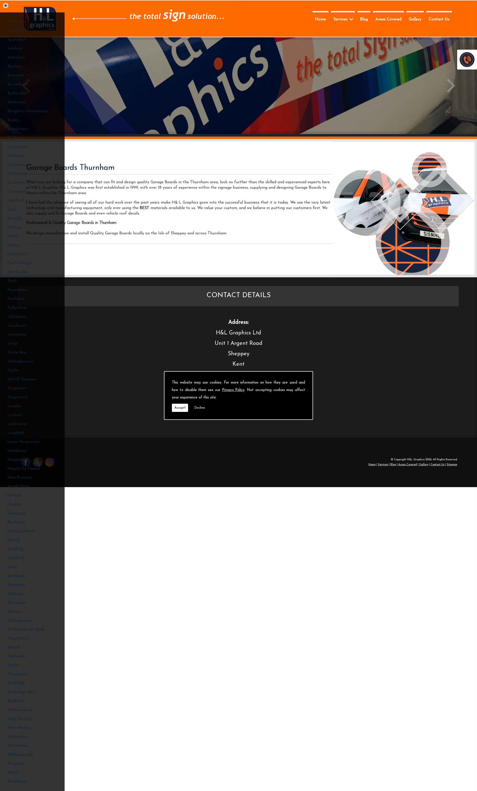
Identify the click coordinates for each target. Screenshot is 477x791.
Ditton (13, 236)
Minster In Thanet (23, 469)
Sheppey (15, 594)
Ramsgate (16, 513)
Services (340, 19)
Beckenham (17, 84)
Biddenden (16, 102)
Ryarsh (13, 540)
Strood (13, 647)
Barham (14, 67)
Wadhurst (16, 701)
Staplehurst (18, 639)
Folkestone (17, 308)
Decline (199, 407)
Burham (14, 138)
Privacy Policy (233, 390)
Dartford (15, 201)
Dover (12, 245)
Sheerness (16, 585)
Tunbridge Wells (21, 692)
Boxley (13, 120)
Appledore (16, 40)
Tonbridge (16, 683)
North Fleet (18, 487)
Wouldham (17, 782)
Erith (11, 281)
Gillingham (17, 317)
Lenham (14, 415)
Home (320, 19)
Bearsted (15, 75)
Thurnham (16, 674)
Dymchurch (17, 254)
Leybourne (17, 424)
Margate (15, 460)
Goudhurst (16, 326)
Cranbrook (17, 192)
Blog (364, 19)
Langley (14, 406)
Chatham (15, 156)
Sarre (12, 567)
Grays (12, 344)
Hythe (13, 370)
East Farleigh (19, 263)
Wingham (16, 764)
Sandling (15, 549)
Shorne (13, 612)
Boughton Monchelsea (27, 111)
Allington (15, 31)
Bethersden (17, 93)
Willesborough (20, 755)
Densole (14, 218)
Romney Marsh (21, 531)
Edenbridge (17, 272)
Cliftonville (17, 174)
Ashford (14, 49)
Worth (13, 773)
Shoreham (16, 603)
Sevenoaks (16, 576)
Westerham (17, 737)
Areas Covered (388, 19)
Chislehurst (17, 165)
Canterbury (17, 147)
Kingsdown (17, 388)
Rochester (16, 522)
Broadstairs (17, 129)
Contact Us (439, 19)
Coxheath (16, 183)
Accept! (180, 407)
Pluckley (14, 504)
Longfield (15, 433)
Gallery (415, 19)
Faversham (17, 290)
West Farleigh (19, 719)
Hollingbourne (20, 361)
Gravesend (16, 335)
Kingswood (17, 397)
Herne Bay (16, 353)
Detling (14, 227)
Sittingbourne (19, 621)
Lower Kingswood (23, 442)
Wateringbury (19, 710)
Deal (11, 210)
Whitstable (17, 746)
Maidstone (17, 451)
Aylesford (16, 58)
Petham (14, 496)
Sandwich (15, 558)
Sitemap (452, 464)
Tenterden (16, 656)
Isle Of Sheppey (21, 379)
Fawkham (16, 299)
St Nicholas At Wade (26, 630)
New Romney (19, 478)
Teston (13, 665)
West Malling (19, 728)
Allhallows (16, 22)
